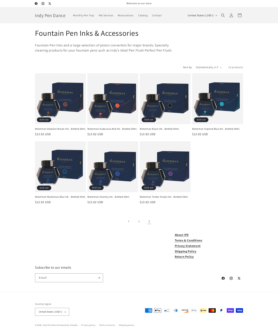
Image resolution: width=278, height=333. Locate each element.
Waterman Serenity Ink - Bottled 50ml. (108, 196)
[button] (223, 15)
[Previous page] (129, 221)
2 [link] (149, 221)
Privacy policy (88, 325)
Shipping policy (126, 325)
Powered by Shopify (68, 325)
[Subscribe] (99, 277)
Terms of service (107, 325)
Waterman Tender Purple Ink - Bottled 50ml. (164, 196)
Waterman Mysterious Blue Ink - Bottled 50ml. (60, 196)
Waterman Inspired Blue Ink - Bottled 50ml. (216, 128)
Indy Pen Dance (50, 325)
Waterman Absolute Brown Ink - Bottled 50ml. (60, 128)
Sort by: (187, 67)
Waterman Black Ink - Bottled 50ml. (159, 128)
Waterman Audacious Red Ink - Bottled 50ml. (112, 128)
